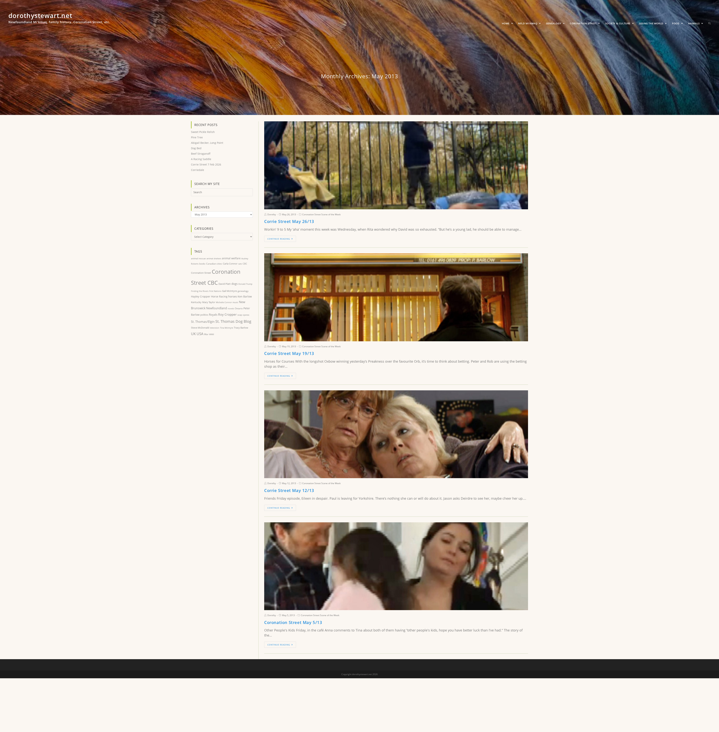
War (206, 334)
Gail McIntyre (229, 291)
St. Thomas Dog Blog (233, 321)
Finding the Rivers (199, 291)
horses (232, 296)
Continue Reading (278, 238)
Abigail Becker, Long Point (207, 143)
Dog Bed (196, 148)
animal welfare (231, 258)
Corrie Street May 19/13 (289, 353)
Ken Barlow (245, 296)
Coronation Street (201, 272)
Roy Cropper (227, 314)
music (235, 302)
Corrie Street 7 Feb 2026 (206, 164)
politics (204, 314)
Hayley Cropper (200, 296)
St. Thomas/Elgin (203, 321)
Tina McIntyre (226, 327)
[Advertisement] (222, 368)
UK (193, 333)
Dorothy (271, 214)
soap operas (243, 314)
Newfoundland (216, 308)
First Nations (215, 291)
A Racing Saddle (201, 159)
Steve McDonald (200, 327)
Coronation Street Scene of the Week (321, 214)
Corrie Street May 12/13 (289, 490)
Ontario (239, 308)
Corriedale (197, 170)
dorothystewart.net (59, 19)
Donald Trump (245, 284)
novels (231, 308)
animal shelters (214, 258)
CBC (245, 263)
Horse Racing (219, 296)
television (214, 327)
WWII (211, 334)
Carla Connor (230, 263)
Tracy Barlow (241, 327)
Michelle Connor (224, 302)
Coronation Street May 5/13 (293, 622)
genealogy (243, 291)
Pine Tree (197, 137)
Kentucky (196, 302)
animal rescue (198, 258)
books (202, 263)
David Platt (225, 283)
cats (240, 263)
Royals (213, 314)
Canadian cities (214, 263)
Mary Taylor (208, 302)
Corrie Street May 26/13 (289, 221)
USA (200, 333)
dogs (234, 283)
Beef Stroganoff (200, 153)
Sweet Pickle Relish (203, 132)
